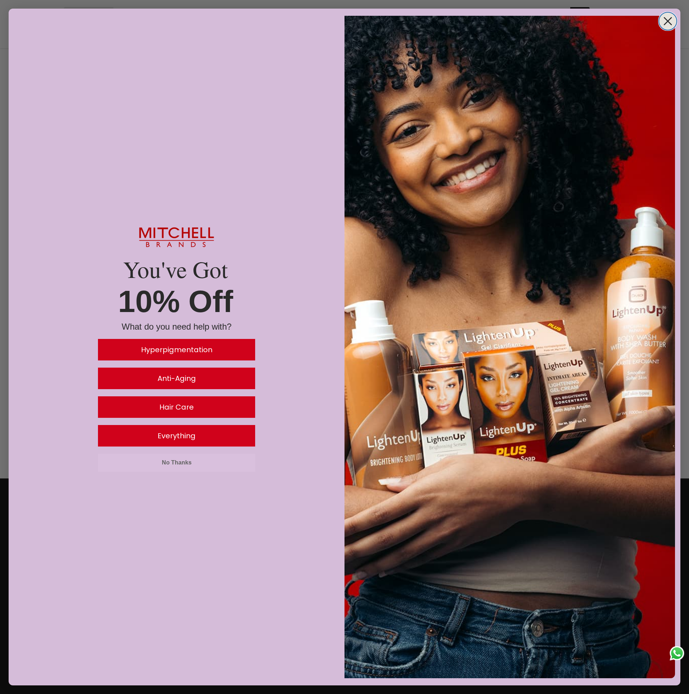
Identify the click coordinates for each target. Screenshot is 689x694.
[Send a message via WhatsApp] (677, 653)
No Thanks (177, 462)
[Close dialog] (668, 21)
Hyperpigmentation (176, 350)
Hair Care (176, 407)
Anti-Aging (177, 378)
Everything (177, 436)
